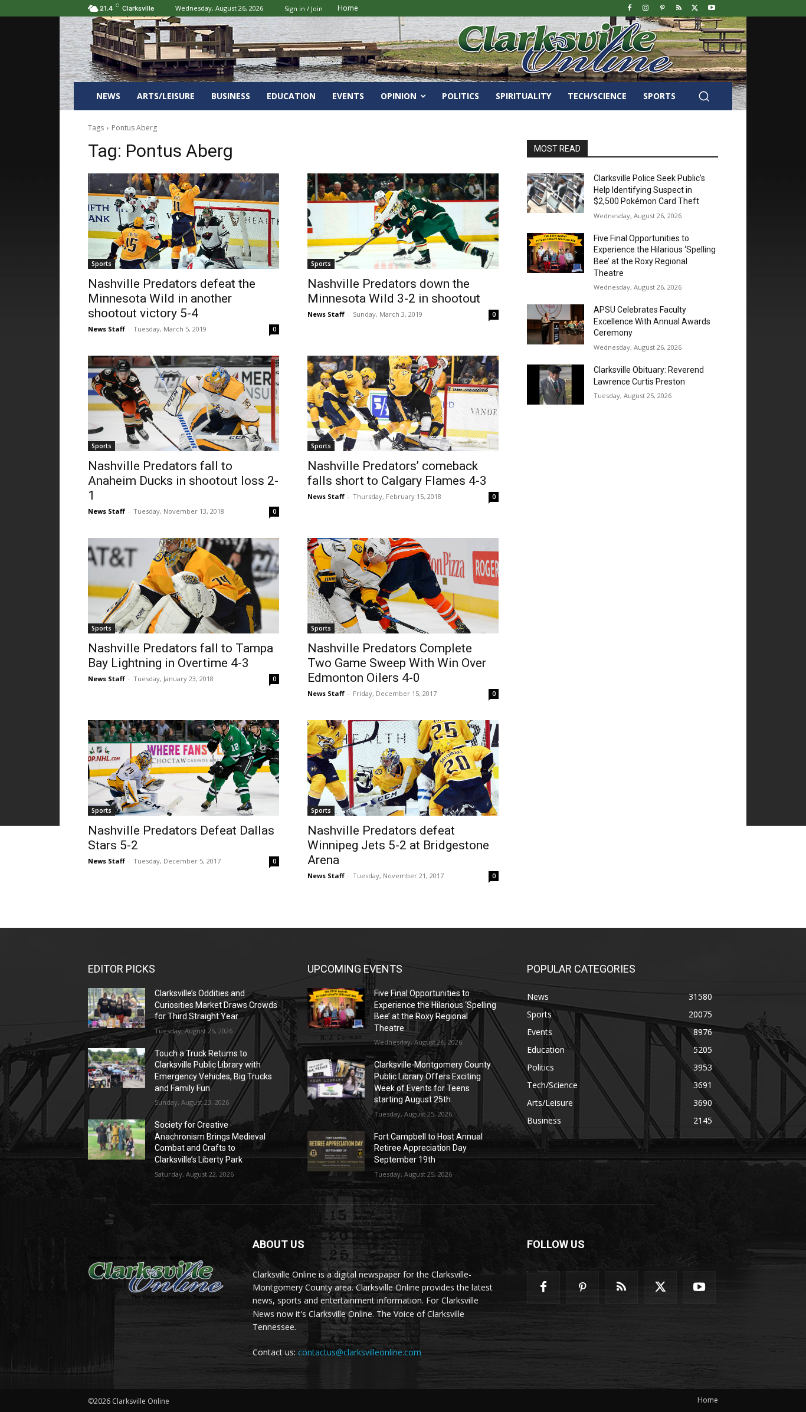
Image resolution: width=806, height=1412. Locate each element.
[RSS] (679, 8)
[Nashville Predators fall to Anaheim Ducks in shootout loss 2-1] (183, 403)
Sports (101, 264)
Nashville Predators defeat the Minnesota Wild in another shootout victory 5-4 (171, 298)
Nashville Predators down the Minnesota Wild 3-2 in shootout (393, 291)
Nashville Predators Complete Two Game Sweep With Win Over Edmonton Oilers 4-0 (396, 663)
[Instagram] (646, 8)
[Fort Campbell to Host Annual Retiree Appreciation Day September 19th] (336, 1151)
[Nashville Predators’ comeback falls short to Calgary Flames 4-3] (403, 403)
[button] (704, 96)
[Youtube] (711, 8)
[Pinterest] (662, 8)
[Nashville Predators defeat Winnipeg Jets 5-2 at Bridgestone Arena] (403, 768)
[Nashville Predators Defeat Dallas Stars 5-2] (183, 768)
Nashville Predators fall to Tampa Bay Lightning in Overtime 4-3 (180, 655)
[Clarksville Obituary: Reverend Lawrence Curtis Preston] (555, 385)
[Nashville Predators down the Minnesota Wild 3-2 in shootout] (403, 221)
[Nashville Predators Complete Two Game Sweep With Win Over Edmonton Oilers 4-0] (403, 585)
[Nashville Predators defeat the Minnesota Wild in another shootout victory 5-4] (183, 221)
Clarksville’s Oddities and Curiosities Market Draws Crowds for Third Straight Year (216, 1005)
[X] (695, 8)
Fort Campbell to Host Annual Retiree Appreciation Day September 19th (428, 1148)
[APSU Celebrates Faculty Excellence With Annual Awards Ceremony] (555, 324)
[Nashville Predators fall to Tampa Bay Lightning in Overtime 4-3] (183, 585)
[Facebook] (629, 8)
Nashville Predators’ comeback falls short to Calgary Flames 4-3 (397, 473)
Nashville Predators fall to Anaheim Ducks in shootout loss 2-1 (183, 481)
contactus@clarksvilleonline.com (359, 1352)
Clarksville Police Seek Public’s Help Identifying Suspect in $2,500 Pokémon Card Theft (649, 189)
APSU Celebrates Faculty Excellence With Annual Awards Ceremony (652, 321)
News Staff (106, 328)
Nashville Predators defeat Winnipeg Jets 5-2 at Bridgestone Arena (398, 845)
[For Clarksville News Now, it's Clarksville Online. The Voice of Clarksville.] (156, 1277)
